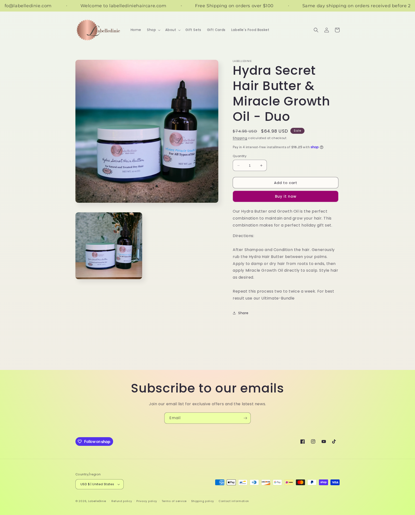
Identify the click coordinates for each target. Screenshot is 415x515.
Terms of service (174, 501)
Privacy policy (146, 501)
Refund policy (121, 501)
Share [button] (243, 313)
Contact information (234, 501)
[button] (153, 30)
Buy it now (285, 196)
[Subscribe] (245, 418)
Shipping (240, 138)
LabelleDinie (97, 501)
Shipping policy (202, 501)
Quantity (239, 156)
